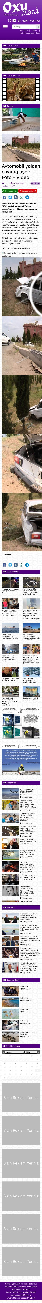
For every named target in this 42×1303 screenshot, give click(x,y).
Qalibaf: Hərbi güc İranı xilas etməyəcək (28, 840)
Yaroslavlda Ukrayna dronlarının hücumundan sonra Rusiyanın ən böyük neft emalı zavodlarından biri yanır (31, 614)
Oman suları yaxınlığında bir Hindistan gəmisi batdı (10, 636)
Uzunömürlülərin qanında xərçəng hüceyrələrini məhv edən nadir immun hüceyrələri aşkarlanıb (28, 804)
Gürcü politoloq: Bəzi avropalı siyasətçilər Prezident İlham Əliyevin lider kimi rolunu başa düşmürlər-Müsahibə (29, 966)
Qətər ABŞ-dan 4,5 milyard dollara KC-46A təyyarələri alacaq (27, 791)
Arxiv (22, 33)
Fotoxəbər (24, 986)
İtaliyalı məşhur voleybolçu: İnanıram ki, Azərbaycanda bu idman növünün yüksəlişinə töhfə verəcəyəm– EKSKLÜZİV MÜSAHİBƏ (30, 952)
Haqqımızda (29, 33)
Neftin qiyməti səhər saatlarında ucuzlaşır (27, 876)
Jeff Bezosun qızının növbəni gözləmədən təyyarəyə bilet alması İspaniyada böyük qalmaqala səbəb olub (31, 659)
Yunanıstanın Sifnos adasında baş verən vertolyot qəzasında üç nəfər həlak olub (31, 591)
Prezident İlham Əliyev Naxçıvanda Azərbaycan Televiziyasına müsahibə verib (29, 928)
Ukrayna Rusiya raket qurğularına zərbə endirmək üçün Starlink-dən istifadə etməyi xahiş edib (28, 830)
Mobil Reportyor (30, 20)
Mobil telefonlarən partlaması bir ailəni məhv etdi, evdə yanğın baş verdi (9, 612)
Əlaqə (38, 33)
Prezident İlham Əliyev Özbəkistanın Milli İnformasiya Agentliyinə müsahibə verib (29, 916)
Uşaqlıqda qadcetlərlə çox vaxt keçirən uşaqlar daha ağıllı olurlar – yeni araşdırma (28, 817)
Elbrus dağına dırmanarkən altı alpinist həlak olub (29, 680)
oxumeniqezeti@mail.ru (21, 1295)
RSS (33, 1292)
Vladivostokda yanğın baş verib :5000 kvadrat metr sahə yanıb (10, 658)
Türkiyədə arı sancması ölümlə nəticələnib (10, 679)
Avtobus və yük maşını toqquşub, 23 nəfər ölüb (10, 590)
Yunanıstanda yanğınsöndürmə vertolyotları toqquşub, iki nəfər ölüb (31, 637)
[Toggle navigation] (5, 26)
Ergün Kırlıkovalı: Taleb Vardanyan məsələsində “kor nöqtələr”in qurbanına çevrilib (30, 939)
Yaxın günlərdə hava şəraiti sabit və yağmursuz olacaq (27, 852)
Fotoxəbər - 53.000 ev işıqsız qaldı (28, 1033)
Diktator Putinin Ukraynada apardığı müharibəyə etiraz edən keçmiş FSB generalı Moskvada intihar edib (27, 891)
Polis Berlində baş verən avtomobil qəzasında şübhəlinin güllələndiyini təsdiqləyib (9, 701)
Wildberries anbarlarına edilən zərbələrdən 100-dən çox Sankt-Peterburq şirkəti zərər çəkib (27, 865)
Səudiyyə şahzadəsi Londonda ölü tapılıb (30, 699)
